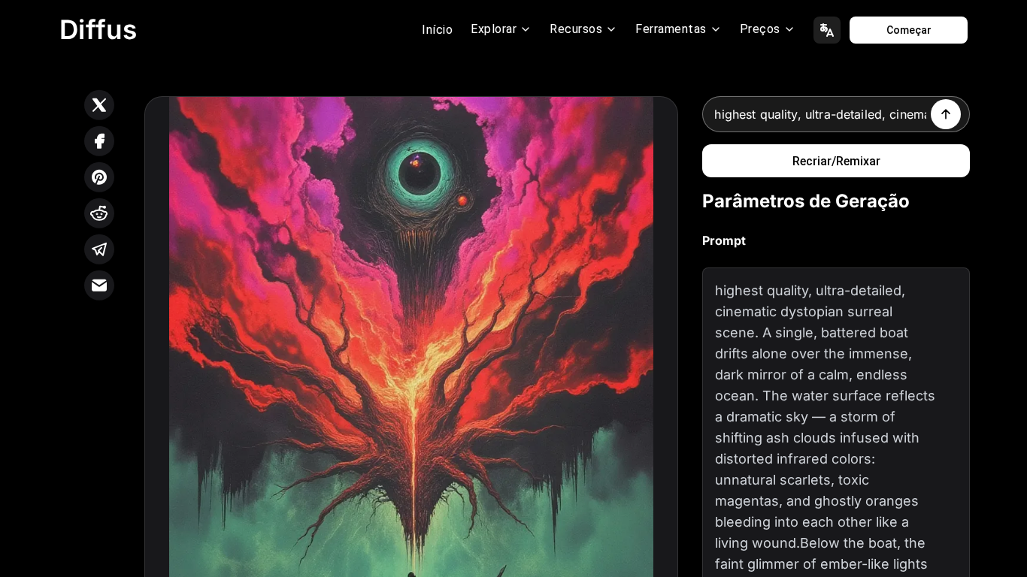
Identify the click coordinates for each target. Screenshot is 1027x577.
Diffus (98, 29)
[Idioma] (827, 30)
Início (437, 30)
